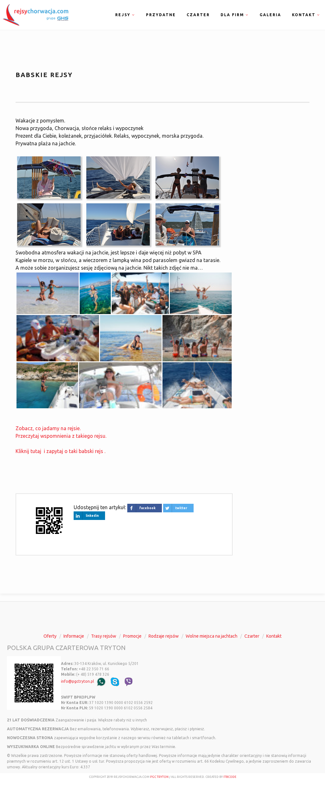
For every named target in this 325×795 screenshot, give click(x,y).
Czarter (198, 15)
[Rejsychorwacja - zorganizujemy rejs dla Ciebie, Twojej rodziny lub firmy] (34, 14)
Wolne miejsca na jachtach (211, 636)
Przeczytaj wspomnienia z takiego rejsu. (61, 436)
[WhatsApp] (101, 681)
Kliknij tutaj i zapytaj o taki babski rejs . (60, 451)
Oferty (49, 636)
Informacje (73, 636)
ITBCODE (229, 777)
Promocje (132, 636)
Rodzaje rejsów (164, 636)
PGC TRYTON (159, 777)
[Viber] (128, 681)
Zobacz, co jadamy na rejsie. (48, 428)
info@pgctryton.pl (77, 681)
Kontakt (274, 636)
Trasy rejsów (103, 636)
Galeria (270, 15)
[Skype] (115, 681)
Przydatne (161, 15)
